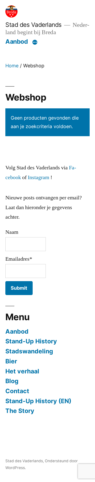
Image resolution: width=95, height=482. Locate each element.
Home (12, 66)
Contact (17, 391)
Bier (11, 361)
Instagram (38, 177)
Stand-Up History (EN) (38, 401)
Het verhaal (22, 371)
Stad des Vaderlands (33, 24)
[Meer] (35, 42)
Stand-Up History (31, 341)
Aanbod (16, 41)
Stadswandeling (29, 351)
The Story (19, 410)
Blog (12, 381)
